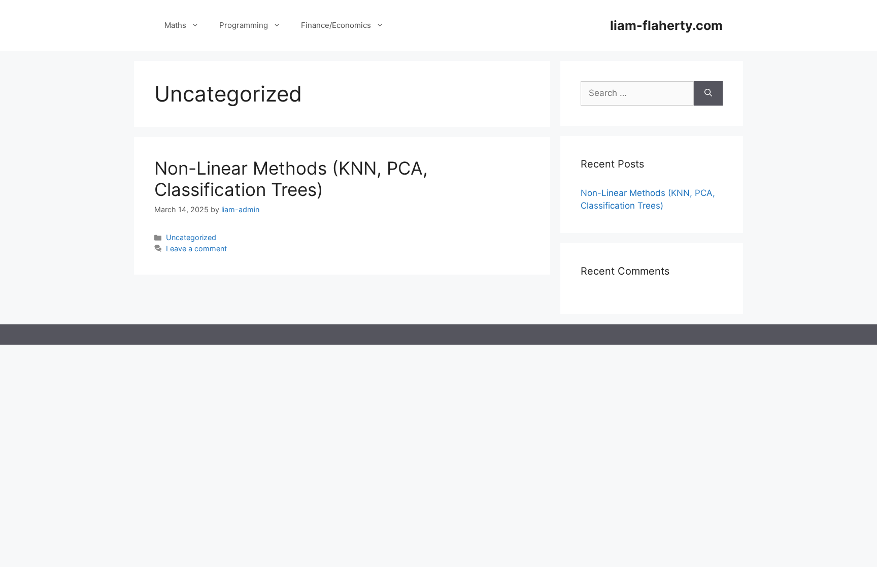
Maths (175, 25)
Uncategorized (191, 237)
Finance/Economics (336, 25)
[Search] (708, 93)
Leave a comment (196, 248)
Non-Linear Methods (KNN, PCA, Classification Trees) (291, 178)
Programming (243, 25)
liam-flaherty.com (666, 25)
